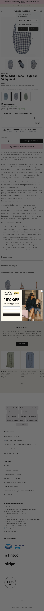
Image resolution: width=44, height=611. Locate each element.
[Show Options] (19, 311)
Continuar (11, 314)
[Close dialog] (41, 291)
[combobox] (11, 311)
